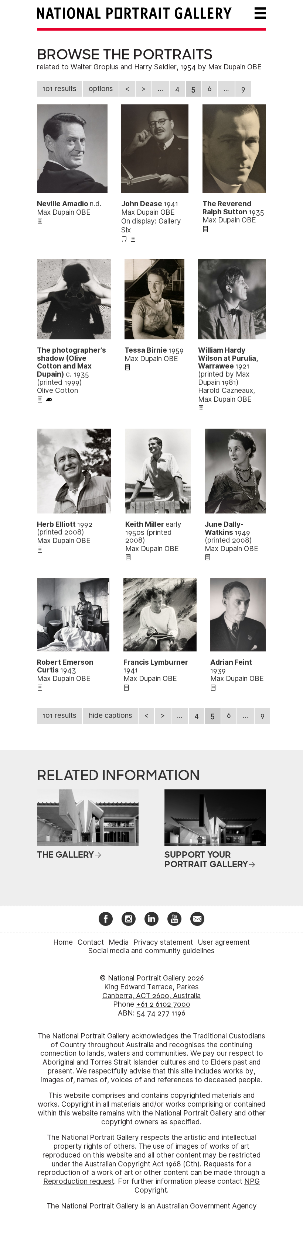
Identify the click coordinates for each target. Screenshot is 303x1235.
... (160, 88)
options (101, 88)
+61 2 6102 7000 (163, 1004)
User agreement (224, 942)
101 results (59, 88)
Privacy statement (163, 942)
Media (119, 942)
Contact (91, 942)
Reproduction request (78, 1181)
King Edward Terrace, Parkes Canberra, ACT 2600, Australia (151, 991)
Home (63, 942)
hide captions (110, 715)
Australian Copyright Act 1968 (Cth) (142, 1164)
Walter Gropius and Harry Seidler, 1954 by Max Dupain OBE (166, 67)
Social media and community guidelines (151, 951)
